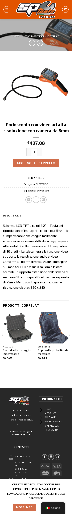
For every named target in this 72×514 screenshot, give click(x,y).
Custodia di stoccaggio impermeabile (17, 352)
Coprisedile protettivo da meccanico (53, 352)
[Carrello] (65, 9)
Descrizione (12, 215)
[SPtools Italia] (36, 9)
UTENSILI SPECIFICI (33, 36)
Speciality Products (39, 190)
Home (16, 36)
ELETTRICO (53, 36)
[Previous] (3, 343)
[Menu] (6, 9)
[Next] (69, 343)
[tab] (36, 216)
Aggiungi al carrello (36, 163)
